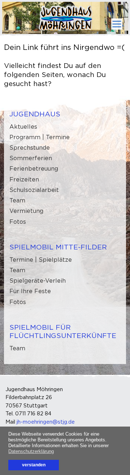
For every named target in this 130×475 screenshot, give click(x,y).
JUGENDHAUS (34, 113)
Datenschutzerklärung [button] (31, 451)
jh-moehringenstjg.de (46, 421)
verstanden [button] (34, 464)
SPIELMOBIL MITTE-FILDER (58, 247)
